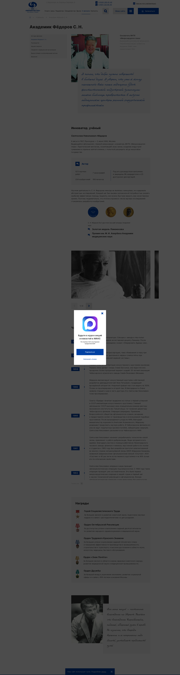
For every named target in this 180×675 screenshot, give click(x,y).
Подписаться (90, 352)
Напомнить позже (90, 359)
